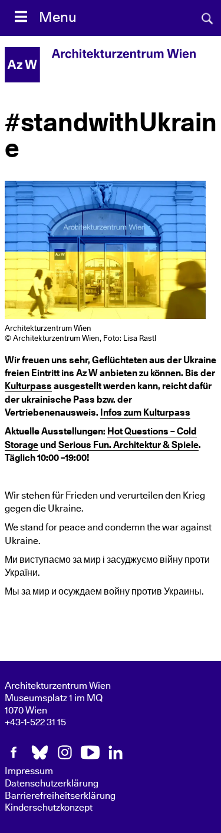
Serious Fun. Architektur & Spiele (128, 445)
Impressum (29, 771)
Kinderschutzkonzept (49, 807)
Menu (58, 18)
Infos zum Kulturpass (145, 412)
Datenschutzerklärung (51, 783)
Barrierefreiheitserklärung (60, 796)
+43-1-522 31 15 (35, 722)
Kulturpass (28, 386)
